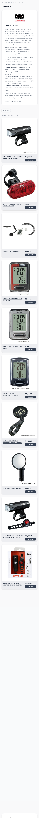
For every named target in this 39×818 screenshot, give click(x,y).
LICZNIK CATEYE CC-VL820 (12, 251)
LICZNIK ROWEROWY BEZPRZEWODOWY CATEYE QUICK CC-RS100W (12, 443)
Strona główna (6, 2)
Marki (14, 2)
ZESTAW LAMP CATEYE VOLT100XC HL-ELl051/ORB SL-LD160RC (12, 585)
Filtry (7, 110)
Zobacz (30, 160)
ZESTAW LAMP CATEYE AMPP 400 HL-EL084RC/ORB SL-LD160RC (13, 537)
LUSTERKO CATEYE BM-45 (12, 488)
